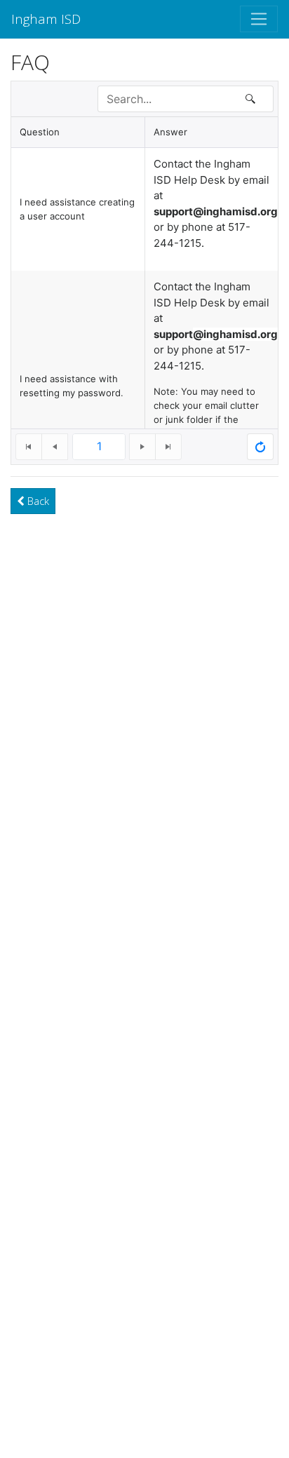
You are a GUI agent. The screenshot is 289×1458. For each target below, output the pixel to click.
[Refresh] (260, 446)
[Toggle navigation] (259, 19)
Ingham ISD (46, 18)
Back (37, 501)
